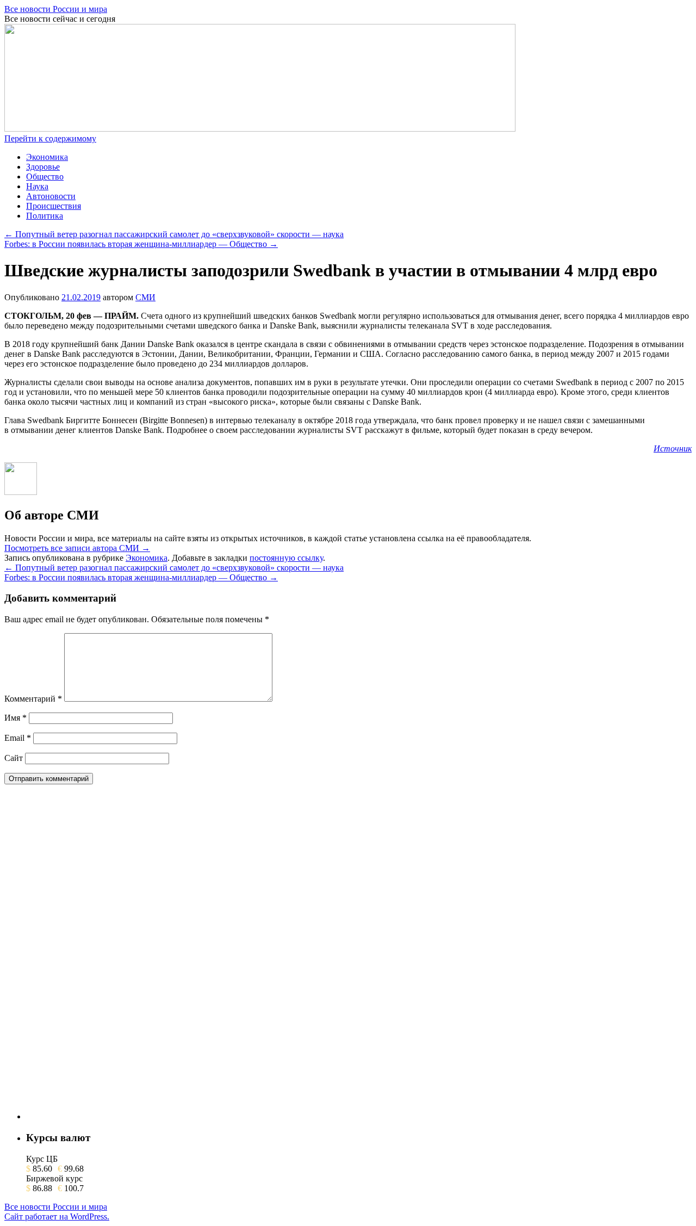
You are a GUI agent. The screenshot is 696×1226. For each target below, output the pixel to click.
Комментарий (33, 698)
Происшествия (53, 205)
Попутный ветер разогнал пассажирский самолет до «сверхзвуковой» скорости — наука (174, 234)
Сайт (13, 758)
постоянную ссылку (286, 557)
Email (17, 737)
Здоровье (43, 166)
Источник (673, 448)
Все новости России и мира (55, 9)
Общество (45, 176)
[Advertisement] (107, 956)
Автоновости (51, 196)
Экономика (47, 157)
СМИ (145, 297)
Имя (15, 717)
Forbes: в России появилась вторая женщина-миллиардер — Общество (141, 244)
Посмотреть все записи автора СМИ (77, 548)
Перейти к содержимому (50, 138)
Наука (37, 186)
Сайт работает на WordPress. (56, 1216)
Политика (44, 215)
